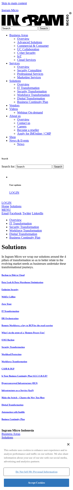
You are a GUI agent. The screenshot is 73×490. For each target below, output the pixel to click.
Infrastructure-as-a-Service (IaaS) (18, 390)
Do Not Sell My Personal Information (36, 471)
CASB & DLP (8, 369)
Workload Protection (11, 354)
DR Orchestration (10, 318)
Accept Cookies (36, 482)
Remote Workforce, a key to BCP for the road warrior (27, 325)
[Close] (68, 444)
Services (14, 63)
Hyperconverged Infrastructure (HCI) (20, 383)
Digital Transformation (23, 234)
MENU (6, 209)
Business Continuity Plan (24, 237)
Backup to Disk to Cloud (13, 275)
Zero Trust (6, 304)
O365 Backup (8, 340)
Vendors (14, 105)
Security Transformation (24, 227)
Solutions (15, 81)
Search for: (8, 166)
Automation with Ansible (13, 412)
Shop (12, 137)
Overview (15, 220)
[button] (36, 7)
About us (15, 116)
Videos (13, 109)
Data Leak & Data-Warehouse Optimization (22, 282)
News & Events (19, 140)
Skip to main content (14, 3)
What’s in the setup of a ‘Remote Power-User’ (23, 332)
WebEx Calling (9, 297)
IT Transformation (20, 223)
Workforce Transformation (25, 230)
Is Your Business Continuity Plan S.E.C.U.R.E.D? (24, 376)
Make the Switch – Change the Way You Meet (23, 397)
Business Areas (18, 35)
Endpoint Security (10, 289)
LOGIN (14, 192)
